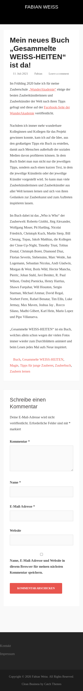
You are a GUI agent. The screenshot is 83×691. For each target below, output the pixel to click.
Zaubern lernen (20, 371)
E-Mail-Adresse (22, 506)
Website (15, 530)
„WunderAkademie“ (42, 89)
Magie (14, 365)
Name (15, 482)
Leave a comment (59, 73)
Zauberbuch (63, 365)
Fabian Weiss (41, 7)
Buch (16, 359)
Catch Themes (52, 684)
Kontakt (5, 646)
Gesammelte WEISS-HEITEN (42, 359)
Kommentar (20, 441)
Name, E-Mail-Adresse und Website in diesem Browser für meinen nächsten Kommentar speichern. (37, 566)
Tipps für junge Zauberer (36, 365)
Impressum (7, 654)
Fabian (38, 73)
